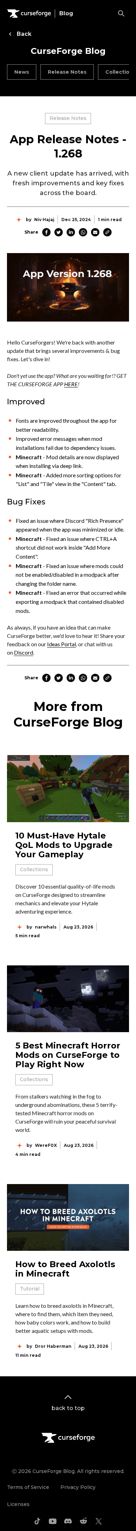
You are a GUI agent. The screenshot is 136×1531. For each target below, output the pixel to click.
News (21, 72)
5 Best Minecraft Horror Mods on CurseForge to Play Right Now (67, 1054)
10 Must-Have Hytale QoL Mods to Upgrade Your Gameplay (64, 845)
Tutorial (29, 1289)
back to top (68, 1408)
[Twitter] (99, 1521)
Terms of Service (28, 1487)
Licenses (18, 1504)
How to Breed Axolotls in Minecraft (65, 1269)
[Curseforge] (68, 1438)
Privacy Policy (78, 1487)
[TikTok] (37, 1521)
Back (24, 34)
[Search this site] (121, 13)
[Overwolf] (29, 13)
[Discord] (68, 1521)
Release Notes (67, 72)
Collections (34, 869)
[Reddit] (83, 1521)
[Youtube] (52, 1521)
